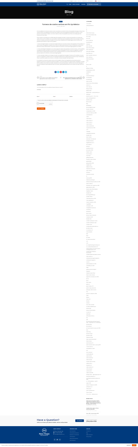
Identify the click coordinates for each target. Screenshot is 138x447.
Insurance (88, 172)
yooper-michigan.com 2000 (91, 384)
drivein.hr (88, 146)
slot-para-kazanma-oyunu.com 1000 (93, 328)
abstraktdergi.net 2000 (90, 70)
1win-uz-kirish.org (89, 40)
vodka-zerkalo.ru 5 (89, 367)
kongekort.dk (88, 192)
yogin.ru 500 (88, 383)
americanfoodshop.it (90, 75)
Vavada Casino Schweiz (90, 361)
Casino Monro (88, 118)
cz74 (87, 129)
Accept (134, 445)
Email (54, 96)
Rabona (87, 297)
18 (86, 31)
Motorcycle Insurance (74, 438)
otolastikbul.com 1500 (90, 265)
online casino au (89, 256)
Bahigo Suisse (88, 90)
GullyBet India (88, 165)
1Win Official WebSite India (91, 34)
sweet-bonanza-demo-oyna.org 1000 (93, 344)
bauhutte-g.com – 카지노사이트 (92, 96)
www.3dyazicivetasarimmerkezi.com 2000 (93, 379)
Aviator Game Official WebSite (92, 83)
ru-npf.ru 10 (88, 312)
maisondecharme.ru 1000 (91, 198)
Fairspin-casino (89, 152)
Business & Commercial (74, 434)
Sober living (88, 331)
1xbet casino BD (89, 46)
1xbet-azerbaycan (89, 49)
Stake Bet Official (89, 337)
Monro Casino (88, 213)
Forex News (88, 155)
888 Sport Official (89, 68)
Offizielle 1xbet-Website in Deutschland (91, 252)
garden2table (88, 161)
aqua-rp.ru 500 (89, 81)
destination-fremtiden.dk (91, 139)
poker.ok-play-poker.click (91, 288)
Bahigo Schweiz (89, 88)
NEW (87, 233)
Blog (87, 103)
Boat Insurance (72, 440)
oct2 (87, 243)
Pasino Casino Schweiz (90, 275)
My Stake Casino (89, 228)
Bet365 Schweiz (89, 99)
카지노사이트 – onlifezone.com (92, 394)
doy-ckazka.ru (89, 144)
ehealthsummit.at (89, 148)
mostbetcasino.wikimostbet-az (92, 226)
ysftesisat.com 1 (89, 386)
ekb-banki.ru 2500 (89, 150)
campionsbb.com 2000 (90, 111)
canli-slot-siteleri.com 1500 (91, 112)
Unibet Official (89, 356)
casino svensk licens (90, 125)
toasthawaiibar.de (89, 354)
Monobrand (88, 211)
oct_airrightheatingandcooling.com (93, 245)
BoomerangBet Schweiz (90, 107)
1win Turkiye (88, 36)
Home (67, 14)
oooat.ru (87, 262)
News (87, 235)
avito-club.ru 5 (89, 86)
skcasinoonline (89, 324)
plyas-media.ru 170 (89, 286)
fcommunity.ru (89, 153)
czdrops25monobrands (90, 133)
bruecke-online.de (89, 109)
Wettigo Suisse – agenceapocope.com (93, 374)
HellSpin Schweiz (89, 166)
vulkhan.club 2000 (89, 372)
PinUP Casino (88, 282)
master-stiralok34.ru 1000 (91, 202)
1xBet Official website (90, 47)
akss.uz (87, 73)
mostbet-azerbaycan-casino (91, 220)
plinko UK (88, 284)
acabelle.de (88, 72)
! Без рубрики (88, 23)
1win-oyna (88, 38)
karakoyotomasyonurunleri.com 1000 (93, 181)
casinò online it (89, 124)
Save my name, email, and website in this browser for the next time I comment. (53, 100)
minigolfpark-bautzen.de (91, 207)
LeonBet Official (89, 196)
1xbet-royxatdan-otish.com (91, 55)
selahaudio (88, 314)
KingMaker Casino (89, 191)
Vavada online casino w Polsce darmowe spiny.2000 (92, 409)
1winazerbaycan (89, 42)
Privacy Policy (88, 436)
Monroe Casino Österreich (91, 215)
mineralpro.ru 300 (89, 205)
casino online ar (89, 122)
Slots (87, 330)
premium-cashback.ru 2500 (91, 293)
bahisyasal (88, 94)
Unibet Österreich (89, 357)
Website (71, 96)
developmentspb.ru (90, 140)
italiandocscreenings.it (90, 179)
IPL (86, 176)
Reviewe (87, 301)
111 (86, 29)
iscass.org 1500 (89, 178)
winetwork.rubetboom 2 (90, 376)
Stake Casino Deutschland (91, 339)
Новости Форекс (89, 392)
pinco (87, 280)
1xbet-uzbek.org (89, 57)
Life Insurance (72, 436)
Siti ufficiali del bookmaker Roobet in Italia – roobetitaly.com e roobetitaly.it (93, 322)
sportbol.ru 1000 (89, 335)
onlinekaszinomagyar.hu (90, 260)
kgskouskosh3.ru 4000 (90, 187)
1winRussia (88, 44)
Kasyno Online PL (89, 183)
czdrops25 (88, 131)
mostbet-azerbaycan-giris (91, 222)
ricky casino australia (90, 304)
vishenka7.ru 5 (89, 365)
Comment (39, 89)
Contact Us (88, 431)
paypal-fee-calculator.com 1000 (92, 276)
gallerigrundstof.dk (89, 157)
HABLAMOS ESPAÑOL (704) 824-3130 (45, 1)
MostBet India (88, 218)
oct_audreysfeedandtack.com (92, 246)
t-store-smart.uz (89, 346)
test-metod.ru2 (89, 352)
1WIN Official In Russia (90, 32)
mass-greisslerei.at (89, 200)
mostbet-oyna (89, 224)
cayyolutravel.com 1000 (90, 127)
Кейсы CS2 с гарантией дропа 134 (92, 413)
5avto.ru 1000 (88, 64)
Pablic (87, 267)
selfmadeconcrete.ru (90, 315)
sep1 (87, 319)
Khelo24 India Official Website (92, 189)
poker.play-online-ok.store (91, 289)
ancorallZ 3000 (89, 79)
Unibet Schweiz (89, 359)
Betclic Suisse (88, 101)
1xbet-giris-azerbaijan (90, 51)
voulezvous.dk (89, 370)
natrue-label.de (89, 231)
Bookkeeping (88, 105)
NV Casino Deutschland (90, 239)
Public (87, 295)
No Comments (94, 405)
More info (129, 445)
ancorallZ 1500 (89, 77)
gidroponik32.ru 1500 (90, 163)
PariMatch (88, 271)
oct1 (87, 241)
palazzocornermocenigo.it (91, 269)
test (87, 350)
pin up (70, 14)
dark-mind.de (88, 137)
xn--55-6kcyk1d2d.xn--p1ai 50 (91, 381)
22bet (87, 60)
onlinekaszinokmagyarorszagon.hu (92, 258)
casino (87, 116)
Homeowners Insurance (74, 432)
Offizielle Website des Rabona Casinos (93, 254)
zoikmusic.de (88, 388)
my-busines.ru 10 (89, 230)
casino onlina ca (89, 120)
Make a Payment (89, 434)
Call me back (79, 420)
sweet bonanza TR (89, 343)
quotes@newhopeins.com (59, 434)
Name (38, 96)
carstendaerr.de (89, 114)
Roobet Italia (88, 308)
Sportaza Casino (89, 333)
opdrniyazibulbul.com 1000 (91, 263)
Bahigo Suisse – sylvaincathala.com (93, 92)
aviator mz (88, 85)
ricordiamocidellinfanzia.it (91, 306)
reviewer (87, 302)
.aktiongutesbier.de (89, 25)
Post (87, 291)
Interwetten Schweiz (90, 174)
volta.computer (89, 369)
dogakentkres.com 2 (90, 142)
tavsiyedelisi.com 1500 (90, 348)
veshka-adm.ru (89, 363)
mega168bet (88, 204)
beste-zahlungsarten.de (90, 98)
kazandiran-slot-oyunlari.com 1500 (92, 185)
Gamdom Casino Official (91, 159)
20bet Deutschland (90, 59)
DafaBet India (88, 135)
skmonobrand (89, 326)
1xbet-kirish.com (89, 53)
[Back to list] (61, 77)
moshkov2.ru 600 (89, 217)
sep (87, 317)
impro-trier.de (89, 170)
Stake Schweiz (89, 341)
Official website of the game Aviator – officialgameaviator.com (93, 249)
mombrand (88, 209)
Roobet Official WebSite (90, 310)
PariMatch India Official (90, 273)
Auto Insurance (73, 431)
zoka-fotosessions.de (90, 390)
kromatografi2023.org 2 (90, 194)
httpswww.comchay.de (90, 168)
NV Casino (88, 237)
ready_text (88, 299)
